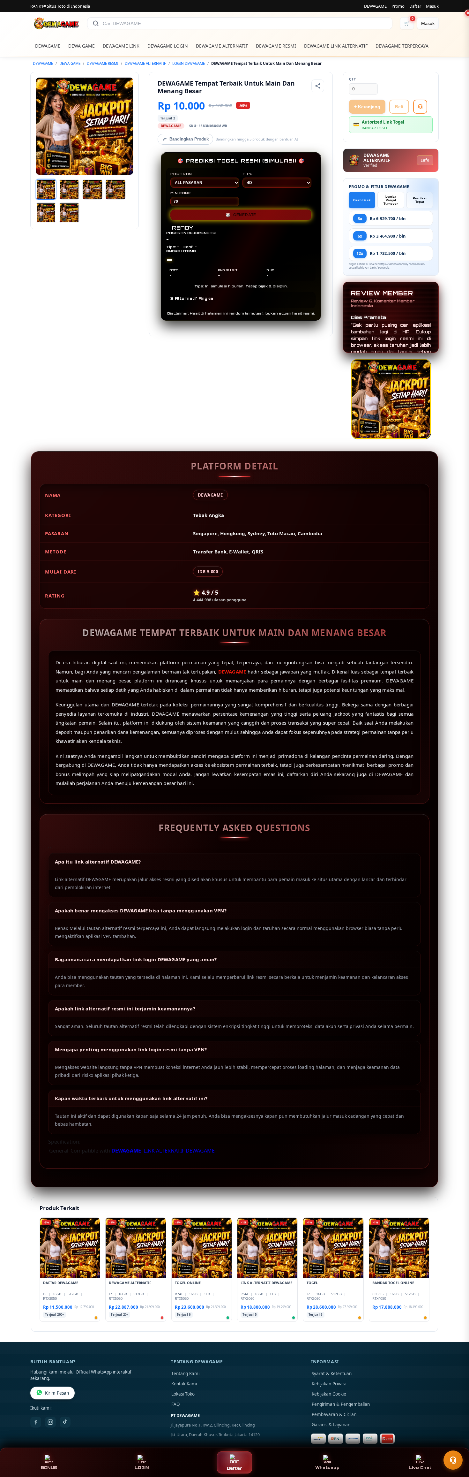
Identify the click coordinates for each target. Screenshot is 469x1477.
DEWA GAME (81, 46)
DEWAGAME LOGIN (167, 46)
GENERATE (241, 215)
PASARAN (181, 174)
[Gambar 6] (69, 212)
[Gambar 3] (92, 189)
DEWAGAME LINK (121, 46)
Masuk (432, 6)
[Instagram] (50, 1422)
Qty (352, 79)
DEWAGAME (375, 6)
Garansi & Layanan (331, 1425)
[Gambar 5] (46, 212)
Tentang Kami (185, 1373)
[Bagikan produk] (317, 86)
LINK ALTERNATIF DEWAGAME (179, 1150)
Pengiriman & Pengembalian (341, 1404)
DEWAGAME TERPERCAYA (402, 46)
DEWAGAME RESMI (276, 46)
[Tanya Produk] (420, 107)
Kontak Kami (184, 1384)
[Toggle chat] (453, 1460)
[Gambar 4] (115, 189)
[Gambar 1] (46, 189)
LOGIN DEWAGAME (188, 63)
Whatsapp (327, 1467)
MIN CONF (180, 193)
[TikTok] (65, 1422)
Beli (399, 106)
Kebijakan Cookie (329, 1394)
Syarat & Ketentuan (332, 1373)
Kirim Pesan (57, 1393)
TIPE (247, 174)
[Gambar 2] (69, 189)
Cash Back (362, 200)
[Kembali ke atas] (455, 1444)
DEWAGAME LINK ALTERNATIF (336, 46)
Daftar (415, 6)
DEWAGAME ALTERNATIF (222, 46)
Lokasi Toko (183, 1394)
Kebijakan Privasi (329, 1384)
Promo (398, 6)
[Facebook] (35, 1422)
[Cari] (96, 23)
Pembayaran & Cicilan (334, 1414)
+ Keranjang (367, 106)
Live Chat (420, 1467)
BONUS (49, 1467)
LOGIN (142, 1467)
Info (425, 160)
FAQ (175, 1404)
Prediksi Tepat (420, 199)
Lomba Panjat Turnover (390, 200)
